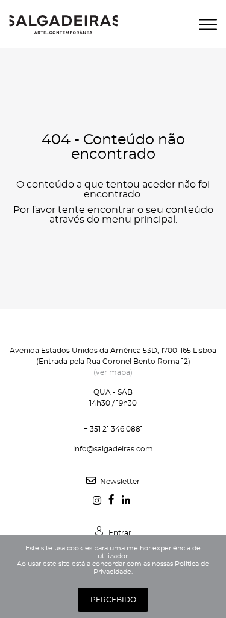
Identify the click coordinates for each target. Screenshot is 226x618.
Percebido (113, 600)
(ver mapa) (113, 372)
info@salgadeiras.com (113, 449)
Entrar (119, 533)
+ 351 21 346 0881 (113, 429)
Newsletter (119, 481)
